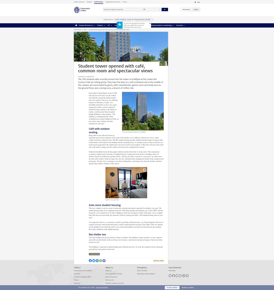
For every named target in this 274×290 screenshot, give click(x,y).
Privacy (76, 280)
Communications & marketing (160, 25)
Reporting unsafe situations (146, 274)
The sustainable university (113, 274)
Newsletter (172, 271)
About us (108, 271)
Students (89, 2)
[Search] (165, 9)
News (85, 30)
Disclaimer (77, 283)
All (144, 9)
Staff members (98, 2)
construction (94, 254)
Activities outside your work (114, 283)
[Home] (76, 25)
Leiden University (79, 2)
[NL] (186, 9)
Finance (100, 25)
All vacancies (109, 280)
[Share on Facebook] (90, 260)
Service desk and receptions (83, 271)
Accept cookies (172, 288)
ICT (109, 25)
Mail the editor (159, 261)
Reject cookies (189, 288)
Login (198, 2)
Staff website (77, 30)
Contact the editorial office (82, 277)
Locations (77, 274)
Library (125, 2)
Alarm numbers (142, 271)
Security (179, 25)
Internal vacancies (111, 277)
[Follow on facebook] (173, 275)
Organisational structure (112, 2)
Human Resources (86, 25)
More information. (102, 287)
